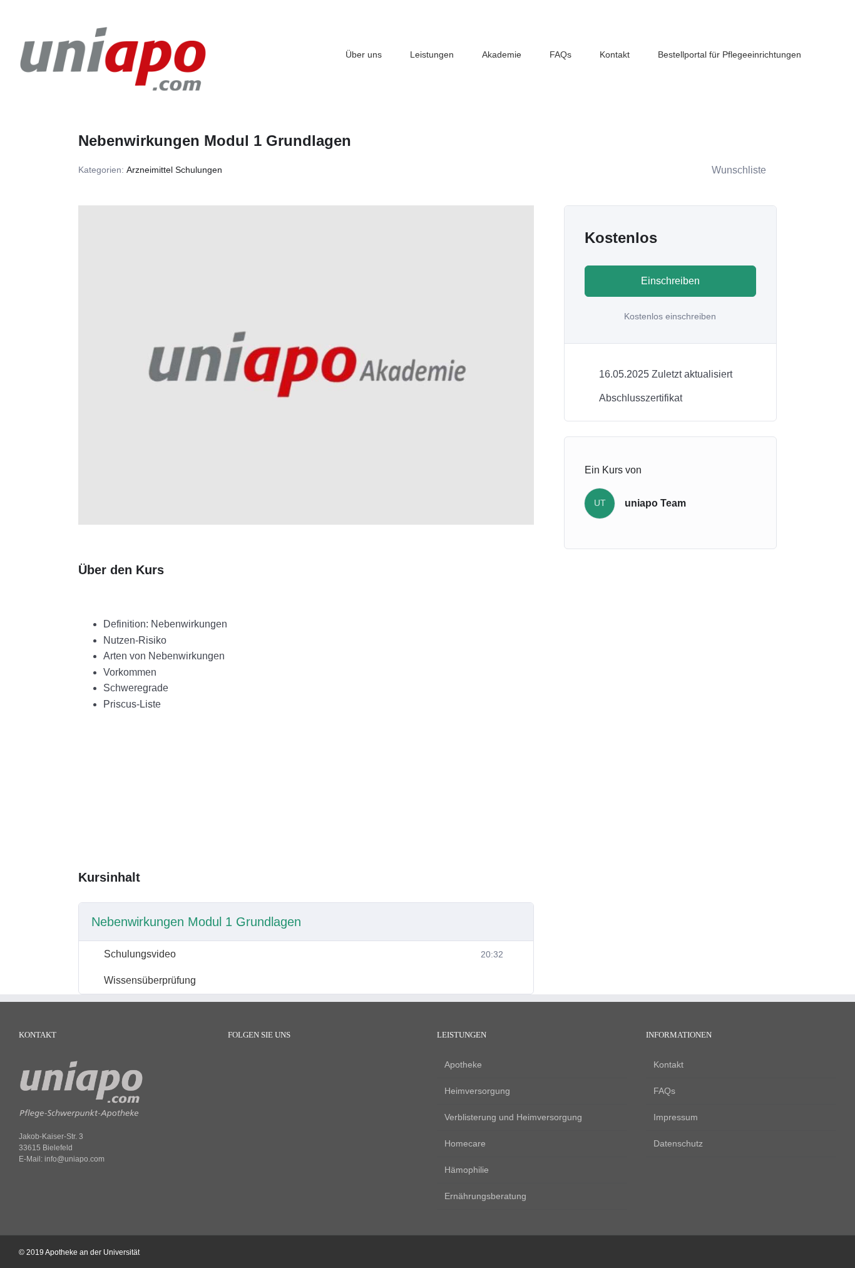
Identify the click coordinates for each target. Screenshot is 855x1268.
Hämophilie (466, 1170)
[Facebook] (234, 1065)
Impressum (675, 1117)
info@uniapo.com (74, 1159)
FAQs (664, 1091)
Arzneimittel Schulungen (174, 170)
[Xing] (276, 1065)
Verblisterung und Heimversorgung (513, 1117)
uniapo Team (655, 503)
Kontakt (668, 1064)
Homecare (465, 1143)
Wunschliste (739, 170)
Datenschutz (678, 1143)
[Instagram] (255, 1065)
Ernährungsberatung (485, 1196)
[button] (832, 53)
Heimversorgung (477, 1091)
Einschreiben (670, 281)
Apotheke (463, 1064)
